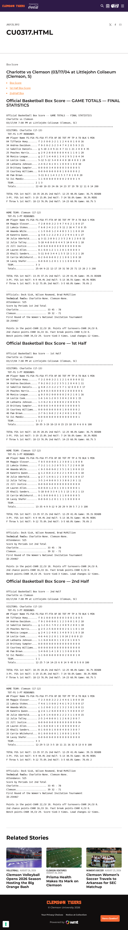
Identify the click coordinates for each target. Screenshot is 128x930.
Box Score (16, 82)
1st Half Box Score (20, 88)
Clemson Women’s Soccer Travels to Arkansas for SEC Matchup (102, 881)
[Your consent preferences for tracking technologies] (6, 924)
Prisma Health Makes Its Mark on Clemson (62, 881)
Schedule (107, 6)
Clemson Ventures (56, 870)
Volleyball (12, 870)
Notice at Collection (76, 914)
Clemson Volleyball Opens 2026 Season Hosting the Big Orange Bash (23, 881)
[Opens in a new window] (114, 5)
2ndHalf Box (17, 93)
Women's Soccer (95, 870)
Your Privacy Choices (52, 914)
